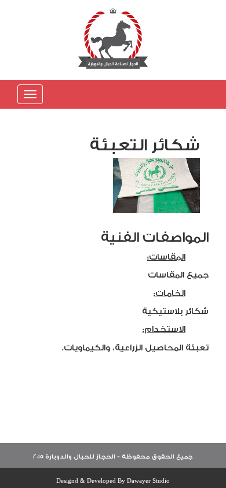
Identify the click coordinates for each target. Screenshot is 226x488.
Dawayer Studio (148, 480)
